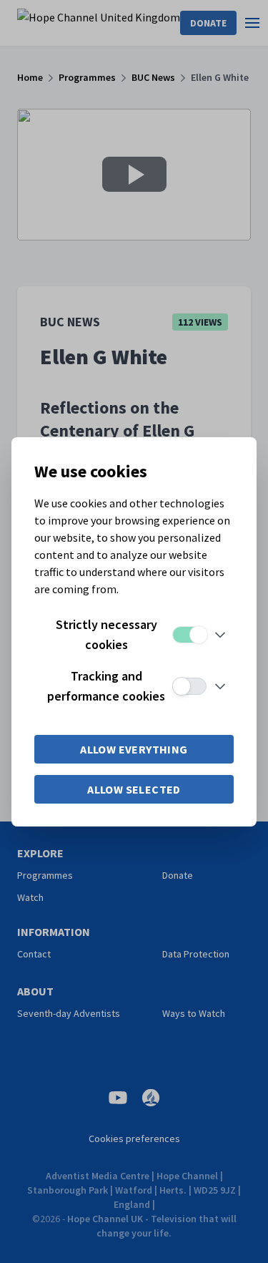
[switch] (189, 634)
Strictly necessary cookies (106, 634)
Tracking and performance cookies (106, 686)
